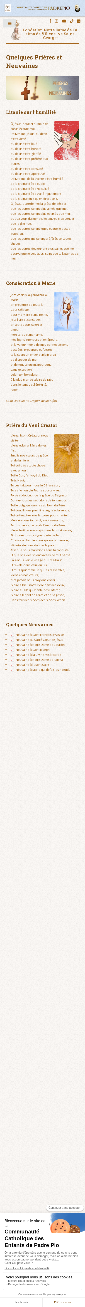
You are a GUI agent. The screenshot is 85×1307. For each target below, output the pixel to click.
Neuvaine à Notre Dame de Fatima (39, 660)
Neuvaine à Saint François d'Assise (40, 635)
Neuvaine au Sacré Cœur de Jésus (39, 640)
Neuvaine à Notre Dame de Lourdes (41, 645)
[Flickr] (78, 21)
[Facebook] (50, 21)
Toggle (10, 25)
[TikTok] (71, 21)
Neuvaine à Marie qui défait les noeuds (43, 670)
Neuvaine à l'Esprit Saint (32, 665)
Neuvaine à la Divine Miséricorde (38, 655)
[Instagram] (56, 21)
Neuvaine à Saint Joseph (33, 650)
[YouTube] (64, 21)
